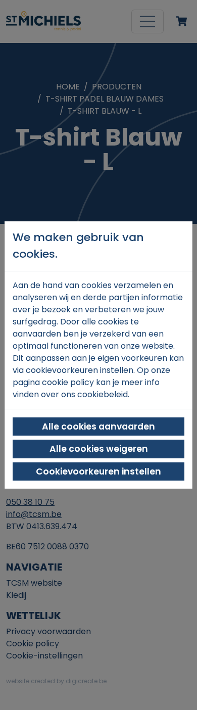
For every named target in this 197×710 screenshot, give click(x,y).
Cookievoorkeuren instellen (98, 471)
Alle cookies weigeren (99, 449)
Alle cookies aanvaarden (98, 426)
